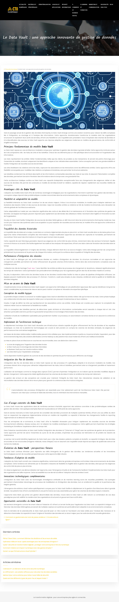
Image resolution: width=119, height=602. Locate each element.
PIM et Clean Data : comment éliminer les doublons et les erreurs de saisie (30, 538)
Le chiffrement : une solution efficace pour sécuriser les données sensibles (30, 572)
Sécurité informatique (66, 6)
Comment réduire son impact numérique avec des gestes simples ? (27, 548)
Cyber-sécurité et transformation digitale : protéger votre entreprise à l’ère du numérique (36, 545)
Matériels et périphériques (32, 6)
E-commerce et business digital (75, 10)
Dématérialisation (45, 4)
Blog (111, 4)
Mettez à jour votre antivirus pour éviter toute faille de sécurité (26, 575)
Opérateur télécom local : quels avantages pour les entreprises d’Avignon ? (30, 542)
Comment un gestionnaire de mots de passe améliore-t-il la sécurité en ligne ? (32, 518)
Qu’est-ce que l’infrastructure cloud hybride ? (19, 551)
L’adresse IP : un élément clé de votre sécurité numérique (24, 569)
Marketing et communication (94, 6)
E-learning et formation (83, 7)
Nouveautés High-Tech (104, 6)
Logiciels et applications (56, 6)
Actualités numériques (23, 6)
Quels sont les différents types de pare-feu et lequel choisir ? (25, 578)
